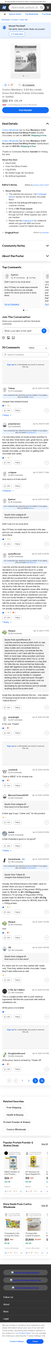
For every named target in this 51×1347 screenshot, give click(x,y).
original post (28, 220)
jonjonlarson (14, 424)
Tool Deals (46, 14)
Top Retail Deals (31, 14)
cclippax (12, 472)
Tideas (11, 388)
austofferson (14, 554)
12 (29, 1253)
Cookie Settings (17, 1341)
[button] (11, 85)
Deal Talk (24, 20)
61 (9, 85)
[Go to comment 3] (27, 310)
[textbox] (22, 331)
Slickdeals (6, 20)
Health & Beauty (15, 1114)
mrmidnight (13, 717)
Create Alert (18, 34)
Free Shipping (14, 1107)
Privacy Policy (24, 1333)
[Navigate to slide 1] (23, 76)
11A (9, 947)
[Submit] (5, 354)
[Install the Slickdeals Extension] (25, 1272)
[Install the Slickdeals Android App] (25, 1280)
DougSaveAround (16, 1053)
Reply (17, 410)
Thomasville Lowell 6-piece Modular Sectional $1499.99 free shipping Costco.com (34, 1234)
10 (8, 1253)
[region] (25, 1334)
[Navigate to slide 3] (28, 76)
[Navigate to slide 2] (25, 76)
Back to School (15, 14)
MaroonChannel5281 (18, 795)
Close (35, 1341)
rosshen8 (12, 770)
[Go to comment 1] (23, 310)
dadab (11, 832)
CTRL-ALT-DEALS (16, 990)
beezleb (45, 232)
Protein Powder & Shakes (17, 1122)
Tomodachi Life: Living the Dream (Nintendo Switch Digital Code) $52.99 (12, 1234)
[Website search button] (42, 7)
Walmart (28, 1186)
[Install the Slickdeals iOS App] (25, 1287)
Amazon (7, 1186)
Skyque (11, 631)
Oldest (31, 348)
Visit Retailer (25, 110)
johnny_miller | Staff (41, 185)
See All (44, 1144)
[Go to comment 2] (25, 310)
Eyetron (14, 275)
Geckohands (14, 859)
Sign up (10, 364)
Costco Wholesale (10, 130)
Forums (15, 20)
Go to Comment (11, 304)
